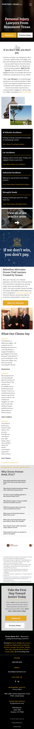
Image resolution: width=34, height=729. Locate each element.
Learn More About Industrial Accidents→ (17, 184)
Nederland (16, 645)
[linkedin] (18, 681)
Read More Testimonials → (10, 463)
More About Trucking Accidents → (14, 144)
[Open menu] (30, 4)
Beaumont (12, 643)
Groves (27, 643)
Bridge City (20, 643)
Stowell (15, 649)
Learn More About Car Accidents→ (14, 164)
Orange (13, 647)
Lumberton (8, 645)
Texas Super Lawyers (22, 293)
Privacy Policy (17, 726)
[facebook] (15, 681)
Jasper (12, 652)
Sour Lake (8, 649)
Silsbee (27, 647)
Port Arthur (20, 647)
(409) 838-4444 (26, 92)
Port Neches (25, 645)
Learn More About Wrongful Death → (15, 204)
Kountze (7, 647)
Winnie (21, 649)
